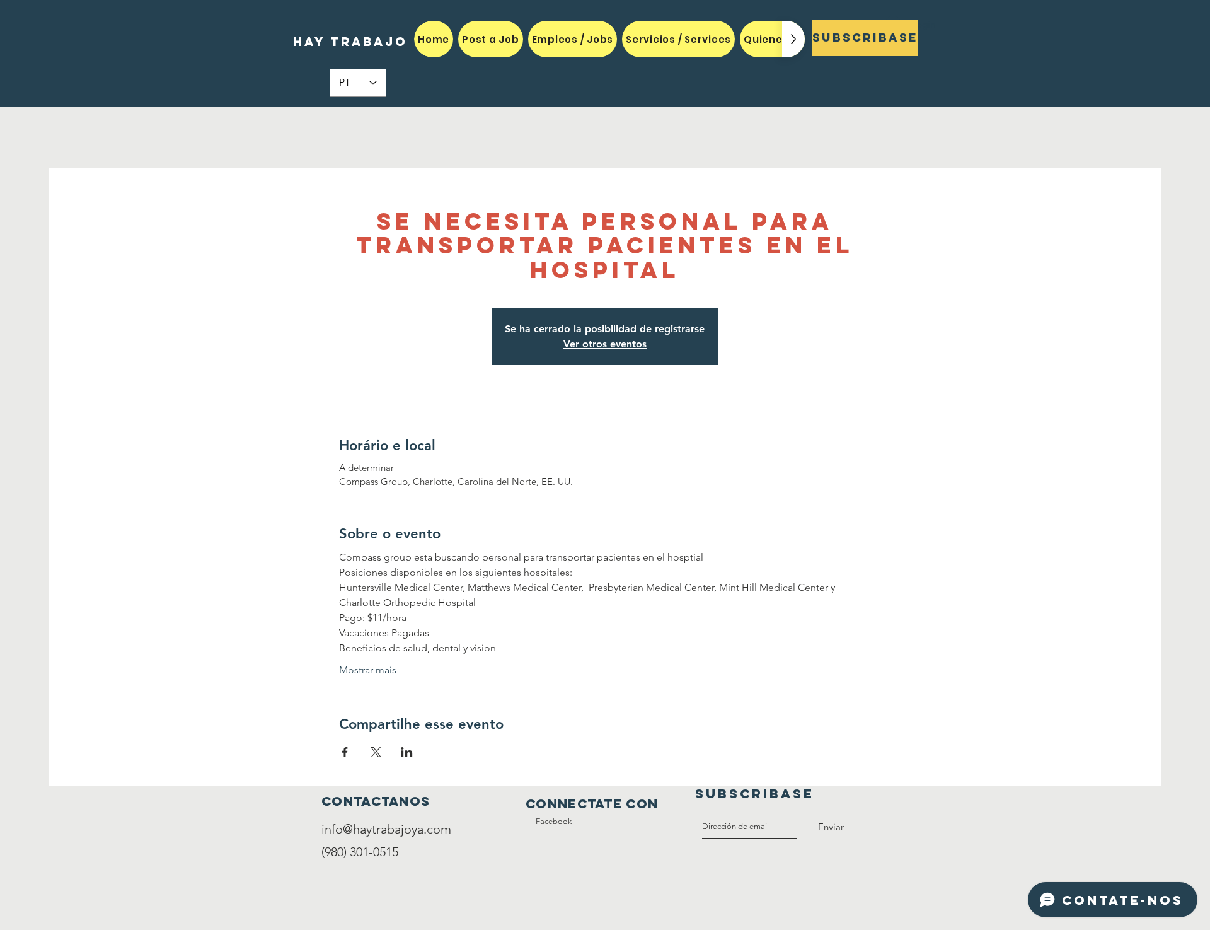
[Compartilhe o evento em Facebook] (345, 752)
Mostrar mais (367, 670)
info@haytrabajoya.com (386, 829)
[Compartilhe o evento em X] (376, 752)
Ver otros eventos (605, 344)
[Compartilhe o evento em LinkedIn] (407, 752)
